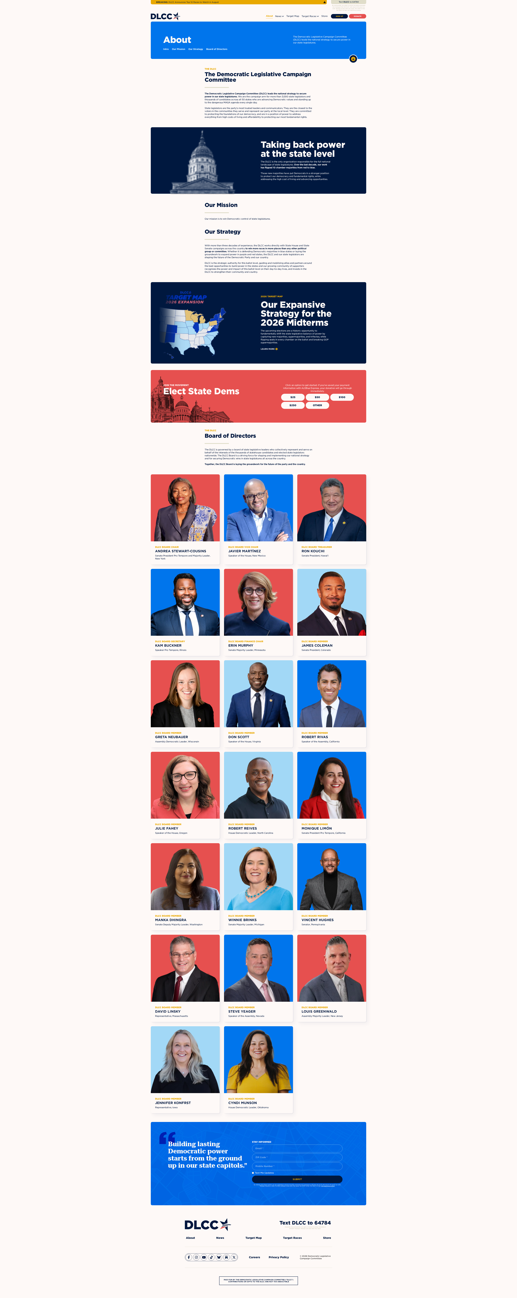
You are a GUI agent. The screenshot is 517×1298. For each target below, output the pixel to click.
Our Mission (178, 49)
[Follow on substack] (226, 1257)
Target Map (292, 16)
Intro (166, 49)
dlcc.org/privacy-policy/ (328, 1186)
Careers (254, 1257)
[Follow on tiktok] (211, 1257)
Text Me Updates (264, 1173)
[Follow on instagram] (196, 1257)
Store (324, 16)
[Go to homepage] (208, 1224)
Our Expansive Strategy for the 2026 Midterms (296, 314)
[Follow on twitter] (234, 1257)
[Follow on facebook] (189, 1257)
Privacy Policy (279, 1257)
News (278, 16)
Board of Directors (216, 49)
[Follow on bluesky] (219, 1257)
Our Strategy (195, 49)
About (269, 16)
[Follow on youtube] (204, 1257)
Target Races (309, 16)
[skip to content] (353, 59)
